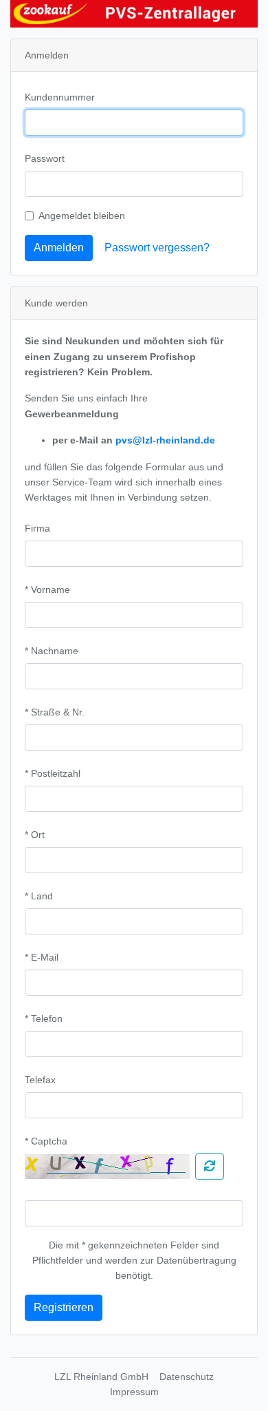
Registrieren (63, 1307)
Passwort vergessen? (157, 247)
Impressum (134, 1391)
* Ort (35, 834)
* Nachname (51, 650)
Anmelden (59, 247)
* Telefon (44, 1018)
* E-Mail (41, 957)
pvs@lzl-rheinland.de (165, 440)
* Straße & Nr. (55, 712)
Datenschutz (186, 1376)
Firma (37, 528)
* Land (39, 895)
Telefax (40, 1079)
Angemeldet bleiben (81, 215)
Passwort (45, 158)
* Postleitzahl (52, 773)
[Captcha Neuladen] (209, 1166)
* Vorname (47, 589)
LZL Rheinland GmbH (101, 1376)
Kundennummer (60, 97)
